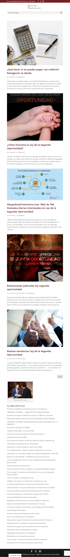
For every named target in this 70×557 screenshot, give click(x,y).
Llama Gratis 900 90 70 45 (14, 1)
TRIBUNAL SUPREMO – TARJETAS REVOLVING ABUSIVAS (28, 412)
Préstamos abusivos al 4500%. (18, 427)
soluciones (12, 77)
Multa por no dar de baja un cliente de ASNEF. (25, 447)
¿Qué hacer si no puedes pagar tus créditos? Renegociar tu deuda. (32, 453)
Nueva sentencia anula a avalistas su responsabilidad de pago (31, 469)
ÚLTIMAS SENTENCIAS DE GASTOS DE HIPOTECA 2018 (27, 484)
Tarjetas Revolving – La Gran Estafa (20, 431)
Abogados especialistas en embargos (21, 533)
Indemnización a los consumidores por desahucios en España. (31, 487)
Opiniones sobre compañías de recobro (22, 530)
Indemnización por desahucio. (18, 466)
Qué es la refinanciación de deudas (20, 517)
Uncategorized (20, 77)
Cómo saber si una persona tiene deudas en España (27, 539)
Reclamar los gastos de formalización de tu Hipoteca (27, 526)
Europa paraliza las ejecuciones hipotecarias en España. (28, 491)
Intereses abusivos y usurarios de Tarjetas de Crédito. (28, 494)
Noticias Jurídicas (21, 293)
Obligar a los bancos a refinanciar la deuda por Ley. (27, 481)
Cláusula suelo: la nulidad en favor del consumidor (26, 523)
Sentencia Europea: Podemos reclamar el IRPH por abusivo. (30, 415)
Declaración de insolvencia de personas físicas (25, 543)
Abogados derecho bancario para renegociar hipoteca (28, 500)
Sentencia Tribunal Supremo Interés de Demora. (26, 434)
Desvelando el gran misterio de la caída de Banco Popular (29, 520)
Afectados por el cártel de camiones (21, 536)
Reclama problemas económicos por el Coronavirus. (27, 409)
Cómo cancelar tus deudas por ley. (20, 478)
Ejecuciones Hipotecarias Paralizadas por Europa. (26, 504)
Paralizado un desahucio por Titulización (23, 444)
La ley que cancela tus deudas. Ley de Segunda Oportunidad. (30, 507)
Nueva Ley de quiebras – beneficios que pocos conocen (28, 457)
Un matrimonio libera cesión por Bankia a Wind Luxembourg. (31, 440)
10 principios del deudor (16, 510)
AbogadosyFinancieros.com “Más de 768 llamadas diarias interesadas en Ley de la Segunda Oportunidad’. (31, 208)
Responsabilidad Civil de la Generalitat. (22, 497)
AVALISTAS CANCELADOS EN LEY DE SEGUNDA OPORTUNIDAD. (31, 419)
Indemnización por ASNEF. (17, 437)
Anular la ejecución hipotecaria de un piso (23, 513)
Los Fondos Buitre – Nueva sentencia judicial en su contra (29, 450)
